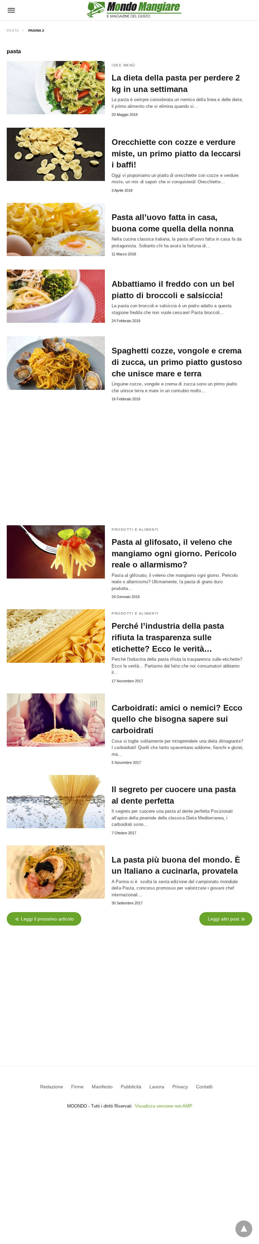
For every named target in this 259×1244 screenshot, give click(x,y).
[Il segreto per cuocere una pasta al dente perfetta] (56, 801)
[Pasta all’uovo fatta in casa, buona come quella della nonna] (56, 229)
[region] (129, 986)
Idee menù (123, 65)
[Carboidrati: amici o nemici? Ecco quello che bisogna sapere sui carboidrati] (56, 720)
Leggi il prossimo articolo (47, 919)
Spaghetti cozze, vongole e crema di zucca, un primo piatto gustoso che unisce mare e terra (177, 362)
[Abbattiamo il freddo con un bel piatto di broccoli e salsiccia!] (56, 296)
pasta (13, 30)
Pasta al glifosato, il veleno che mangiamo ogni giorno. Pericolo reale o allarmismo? (174, 553)
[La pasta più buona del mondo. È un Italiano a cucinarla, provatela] (56, 872)
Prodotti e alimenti (135, 529)
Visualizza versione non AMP (163, 1106)
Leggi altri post (223, 919)
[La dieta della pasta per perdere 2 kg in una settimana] (56, 87)
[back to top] (243, 1228)
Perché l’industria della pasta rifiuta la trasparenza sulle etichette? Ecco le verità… (168, 637)
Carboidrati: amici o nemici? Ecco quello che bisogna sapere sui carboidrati (177, 719)
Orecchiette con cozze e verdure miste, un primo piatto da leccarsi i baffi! (176, 153)
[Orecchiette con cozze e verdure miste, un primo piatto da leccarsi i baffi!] (56, 154)
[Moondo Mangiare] (134, 9)
